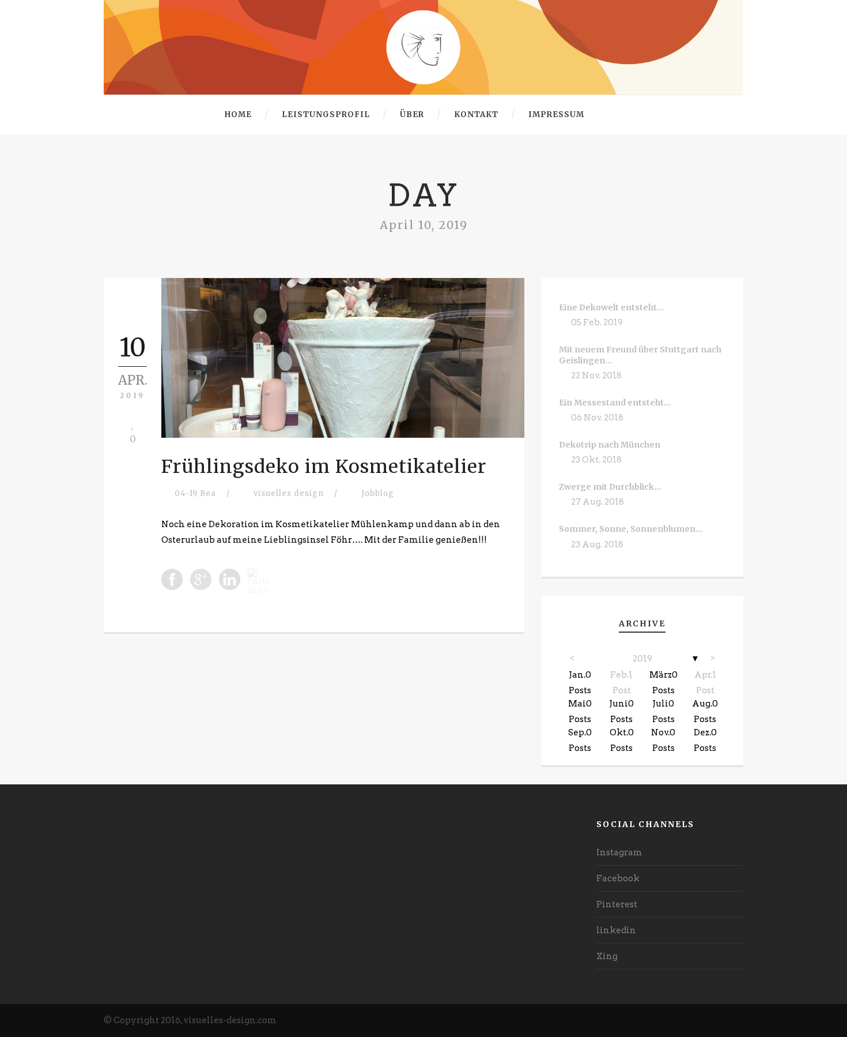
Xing (607, 956)
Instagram (619, 852)
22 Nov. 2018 (596, 375)
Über (412, 114)
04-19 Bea (195, 493)
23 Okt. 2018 (596, 459)
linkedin (616, 930)
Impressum (556, 114)
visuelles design (289, 493)
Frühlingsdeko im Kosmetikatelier (323, 466)
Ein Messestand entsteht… (615, 402)
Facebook (618, 878)
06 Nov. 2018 (597, 417)
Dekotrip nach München (609, 444)
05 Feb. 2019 (597, 322)
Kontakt (476, 114)
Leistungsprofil (326, 114)
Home (238, 114)
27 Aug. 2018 (597, 502)
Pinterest (616, 904)
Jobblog (377, 493)
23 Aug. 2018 (597, 544)
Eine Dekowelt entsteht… (611, 307)
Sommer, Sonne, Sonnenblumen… (630, 529)
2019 (642, 658)
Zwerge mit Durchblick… (610, 487)
